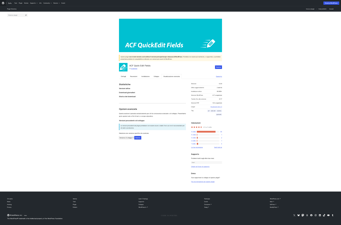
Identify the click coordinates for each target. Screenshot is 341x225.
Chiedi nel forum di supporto (200, 166)
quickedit (218, 114)
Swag (206, 207)
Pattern (75, 207)
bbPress (273, 204)
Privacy (9, 207)
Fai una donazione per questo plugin (203, 182)
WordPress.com (275, 199)
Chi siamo (10, 199)
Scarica (218, 67)
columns (219, 110)
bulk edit (213, 110)
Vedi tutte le (218, 147)
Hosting (9, 204)
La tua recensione (197, 147)
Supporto (219, 76)
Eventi (206, 201)
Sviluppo (156, 76)
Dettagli (123, 76)
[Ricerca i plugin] (26, 15)
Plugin (74, 204)
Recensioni (133, 76)
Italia (25, 215)
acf (208, 110)
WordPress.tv (143, 207)
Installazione (145, 76)
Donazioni (208, 204)
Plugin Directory (12, 9)
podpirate (134, 68)
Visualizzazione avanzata (171, 76)
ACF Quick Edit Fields (140, 65)
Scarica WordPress (331, 3)
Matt (272, 201)
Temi (74, 201)
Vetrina (75, 199)
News (8, 201)
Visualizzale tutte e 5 (216, 106)
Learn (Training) (143, 199)
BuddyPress (274, 207)
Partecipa (207, 199)
